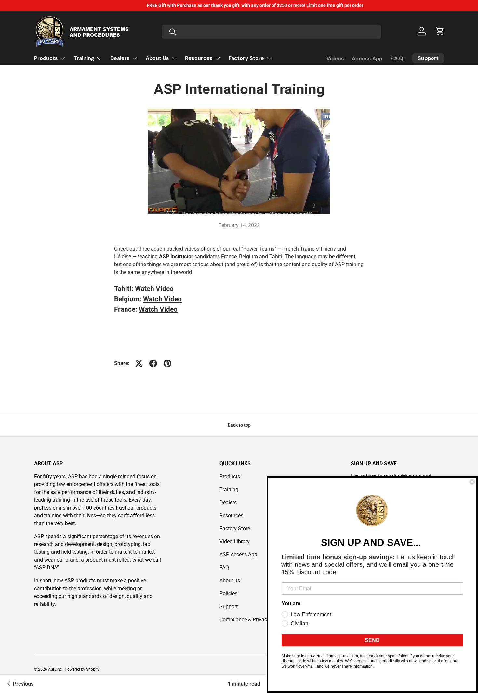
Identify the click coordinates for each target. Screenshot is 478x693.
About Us (157, 58)
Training (84, 58)
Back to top (239, 425)
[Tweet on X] (139, 363)
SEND (372, 640)
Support (228, 607)
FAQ (224, 567)
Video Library (234, 541)
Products (46, 58)
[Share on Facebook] (153, 363)
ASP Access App (238, 554)
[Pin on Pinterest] (167, 363)
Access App (367, 58)
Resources (199, 58)
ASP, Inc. (55, 669)
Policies (228, 594)
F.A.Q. (397, 58)
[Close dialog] (472, 482)
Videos (335, 58)
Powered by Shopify (82, 669)
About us (229, 581)
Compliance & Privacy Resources (257, 620)
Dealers (120, 58)
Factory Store (246, 58)
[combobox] (271, 31)
